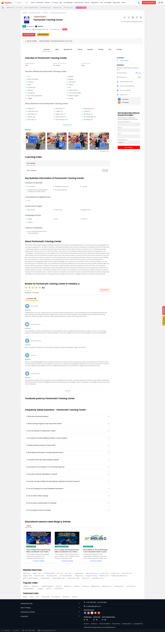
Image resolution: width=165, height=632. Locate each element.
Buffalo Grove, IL (107, 586)
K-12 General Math (74, 93)
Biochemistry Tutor (46, 8)
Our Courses (31, 163)
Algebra (71, 76)
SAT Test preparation (35, 95)
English (30, 98)
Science (30, 90)
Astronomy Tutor (68, 8)
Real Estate (116, 3)
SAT (69, 87)
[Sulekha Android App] (84, 619)
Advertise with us (126, 623)
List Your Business (81, 8)
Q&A (37, 596)
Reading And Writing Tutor (119, 575)
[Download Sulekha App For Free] (139, 2)
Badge (25, 596)
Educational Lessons (40, 17)
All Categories (56, 596)
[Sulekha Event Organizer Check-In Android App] (102, 619)
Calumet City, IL (119, 586)
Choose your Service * (124, 122)
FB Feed (100, 49)
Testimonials (45, 596)
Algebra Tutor (10, 8)
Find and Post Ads (26, 604)
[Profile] (160, 2)
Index (57, 49)
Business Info (68, 49)
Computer (31, 93)
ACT (29, 76)
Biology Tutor (79, 575)
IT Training (54, 3)
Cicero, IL (49, 588)
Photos (80, 49)
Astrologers (108, 3)
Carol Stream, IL (131, 586)
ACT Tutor (19, 8)
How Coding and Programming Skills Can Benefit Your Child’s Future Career (67, 551)
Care (68, 3)
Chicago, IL (40, 588)
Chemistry (71, 82)
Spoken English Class (58, 578)
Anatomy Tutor (57, 8)
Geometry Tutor (39, 575)
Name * (120, 128)
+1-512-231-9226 (101, 602)
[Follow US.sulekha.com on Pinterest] (99, 613)
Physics (70, 84)
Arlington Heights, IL (47, 586)
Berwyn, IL (86, 586)
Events (33, 3)
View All (67, 391)
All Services (66, 596)
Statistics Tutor (104, 575)
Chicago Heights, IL (28, 588)
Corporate (24, 616)
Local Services (78, 3)
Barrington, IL (68, 586)
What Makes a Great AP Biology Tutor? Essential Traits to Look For (95, 551)
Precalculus (31, 87)
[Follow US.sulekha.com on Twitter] (92, 613)
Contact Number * (123, 140)
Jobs (60, 3)
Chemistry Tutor (127, 573)
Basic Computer (33, 79)
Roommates (40, 3)
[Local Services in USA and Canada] (3, 7)
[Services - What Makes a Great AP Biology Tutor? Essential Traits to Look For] (95, 538)
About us (86, 623)
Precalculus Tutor (52, 575)
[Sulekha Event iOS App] (96, 619)
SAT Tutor (60, 573)
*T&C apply (137, 151)
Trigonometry (73, 90)
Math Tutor (26, 573)
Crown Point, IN (58, 588)
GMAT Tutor (85, 578)
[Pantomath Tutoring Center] (35, 141)
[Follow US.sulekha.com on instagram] (88, 613)
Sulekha (6, 2)
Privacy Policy (116, 623)
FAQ (109, 49)
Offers (32, 596)
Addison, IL (26, 586)
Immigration (94, 3)
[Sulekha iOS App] (87, 619)
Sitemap (74, 596)
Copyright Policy (138, 623)
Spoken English (73, 95)
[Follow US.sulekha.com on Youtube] (95, 613)
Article (28, 526)
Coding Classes (31, 546)
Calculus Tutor (78, 573)
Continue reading (38, 561)
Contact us (94, 623)
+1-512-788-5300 (91, 602)
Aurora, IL (58, 586)
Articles (119, 49)
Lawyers (87, 3)
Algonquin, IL (35, 586)
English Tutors (27, 575)
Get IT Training (26, 608)
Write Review (104, 290)
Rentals (47, 3)
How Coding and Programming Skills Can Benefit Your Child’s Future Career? (38, 551)
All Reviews (31, 299)
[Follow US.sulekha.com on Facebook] (85, 613)
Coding (70, 98)
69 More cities (67, 125)
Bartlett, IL (77, 586)
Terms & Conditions (104, 623)
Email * (119, 134)
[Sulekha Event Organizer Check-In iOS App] (105, 619)
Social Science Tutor (73, 578)
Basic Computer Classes (31, 8)
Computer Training (91, 575)
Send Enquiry (129, 147)
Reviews (30, 26)
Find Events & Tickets (28, 612)
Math (29, 84)
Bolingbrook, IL (95, 586)
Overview (46, 49)
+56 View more (104, 151)
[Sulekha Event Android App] (94, 619)
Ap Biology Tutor (88, 546)
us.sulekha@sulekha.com (93, 606)
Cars (101, 3)
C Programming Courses (62, 546)
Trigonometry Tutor (92, 573)
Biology (70, 79)
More (123, 3)
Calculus (30, 82)
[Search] (26, 2)
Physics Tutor (115, 573)
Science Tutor (104, 573)
